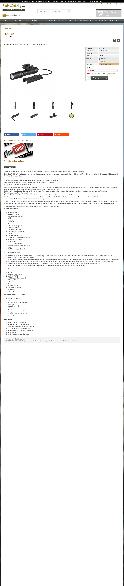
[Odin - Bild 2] (34, 105)
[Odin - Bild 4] (72, 105)
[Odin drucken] (114, 40)
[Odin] (30, 73)
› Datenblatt (9, 167)
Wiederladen (113, 21)
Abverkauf (6, 21)
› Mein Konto (110, 4)
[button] (11, 134)
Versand (112, 74)
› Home (102, 4)
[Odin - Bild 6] (34, 116)
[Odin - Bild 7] (53, 116)
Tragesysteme (72, 21)
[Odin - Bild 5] (15, 116)
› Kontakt (118, 4)
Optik (27, 21)
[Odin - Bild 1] (15, 105)
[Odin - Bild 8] (72, 116)
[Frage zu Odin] (118, 40)
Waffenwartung (85, 21)
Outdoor (35, 21)
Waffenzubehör (100, 21)
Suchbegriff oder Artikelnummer (50, 11)
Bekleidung (18, 21)
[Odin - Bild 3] (53, 105)
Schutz (61, 21)
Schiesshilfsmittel (48, 21)
